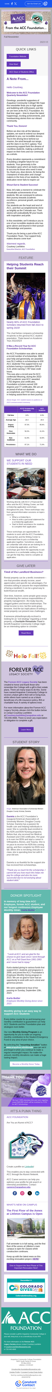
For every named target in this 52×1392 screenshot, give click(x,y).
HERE (36, 1259)
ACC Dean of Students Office (21, 72)
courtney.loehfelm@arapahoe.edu (29, 1375)
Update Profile (14, 1372)
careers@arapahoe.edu (18, 1187)
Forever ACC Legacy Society (22, 682)
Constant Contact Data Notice (32, 1372)
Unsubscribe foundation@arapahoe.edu (26, 1369)
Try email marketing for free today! (26, 1388)
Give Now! (13, 64)
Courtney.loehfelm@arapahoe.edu (23, 715)
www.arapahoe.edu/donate (19, 1047)
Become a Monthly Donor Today (26, 1064)
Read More (26, 633)
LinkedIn (29, 1167)
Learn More (26, 730)
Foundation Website (17, 56)
